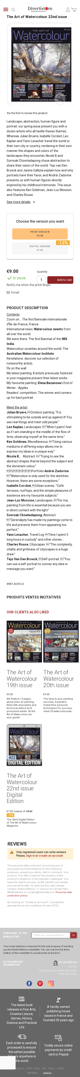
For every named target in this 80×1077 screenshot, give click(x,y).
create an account (51, 855)
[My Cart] (74, 12)
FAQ (44, 1068)
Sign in (30, 855)
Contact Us (19, 1068)
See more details (18, 202)
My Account (67, 9)
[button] (60, 98)
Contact (60, 1068)
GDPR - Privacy (33, 1068)
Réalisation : (33, 1073)
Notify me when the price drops (28, 285)
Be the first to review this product (27, 113)
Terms (51, 1068)
